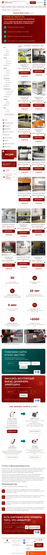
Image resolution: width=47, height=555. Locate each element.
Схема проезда (29, 545)
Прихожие (7, 134)
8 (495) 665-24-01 (39, 1)
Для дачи (7, 84)
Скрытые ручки (9, 92)
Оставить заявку (12, 431)
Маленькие (8, 103)
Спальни (7, 140)
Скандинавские (9, 63)
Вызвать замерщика (35, 431)
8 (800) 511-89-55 (39, 2)
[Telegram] (45, 1)
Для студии (8, 80)
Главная (4, 10)
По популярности (27, 45)
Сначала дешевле (35, 45)
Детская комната (8, 137)
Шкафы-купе (7, 125)
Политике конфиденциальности (11, 371)
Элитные (7, 111)
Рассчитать (24, 72)
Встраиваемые (8, 94)
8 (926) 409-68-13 (13, 425)
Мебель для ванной (9, 143)
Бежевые (7, 51)
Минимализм (8, 61)
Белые (7, 49)
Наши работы (8, 146)
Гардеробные (8, 128)
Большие (7, 101)
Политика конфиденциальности (17, 553)
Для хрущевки (8, 82)
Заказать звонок (33, 2)
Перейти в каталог (34, 457)
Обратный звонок (38, 545)
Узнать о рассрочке (12, 457)
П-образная (8, 70)
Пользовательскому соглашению (22, 371)
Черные (7, 53)
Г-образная (8, 72)
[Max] (45, 3)
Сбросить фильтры (9, 114)
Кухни (8, 10)
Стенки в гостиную (9, 131)
